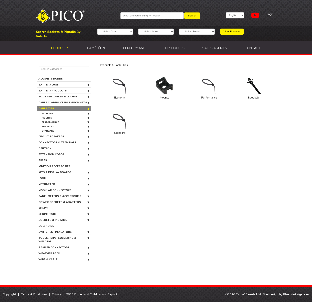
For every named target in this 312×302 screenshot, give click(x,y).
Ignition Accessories (54, 166)
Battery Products (52, 90)
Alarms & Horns (50, 78)
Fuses (42, 160)
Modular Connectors (55, 190)
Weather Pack (49, 253)
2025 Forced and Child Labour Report (91, 294)
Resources (175, 48)
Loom (42, 178)
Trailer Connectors (54, 247)
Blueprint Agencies (296, 294)
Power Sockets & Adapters (59, 202)
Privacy (57, 294)
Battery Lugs (48, 84)
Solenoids (46, 226)
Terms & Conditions (34, 294)
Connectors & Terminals (57, 142)
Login (269, 14)
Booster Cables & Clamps (57, 96)
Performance (135, 48)
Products (60, 48)
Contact (253, 48)
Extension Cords (51, 154)
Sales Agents (214, 48)
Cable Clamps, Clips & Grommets (62, 102)
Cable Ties (46, 108)
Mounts (47, 117)
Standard (48, 130)
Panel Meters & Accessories (59, 196)
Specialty (48, 126)
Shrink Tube (47, 214)
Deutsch (44, 148)
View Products (232, 31)
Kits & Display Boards (55, 172)
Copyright (9, 294)
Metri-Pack (46, 184)
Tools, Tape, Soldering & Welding (57, 239)
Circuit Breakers (51, 136)
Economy (47, 113)
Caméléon (96, 48)
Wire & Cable (48, 259)
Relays (43, 208)
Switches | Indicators (55, 232)
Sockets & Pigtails (52, 220)
